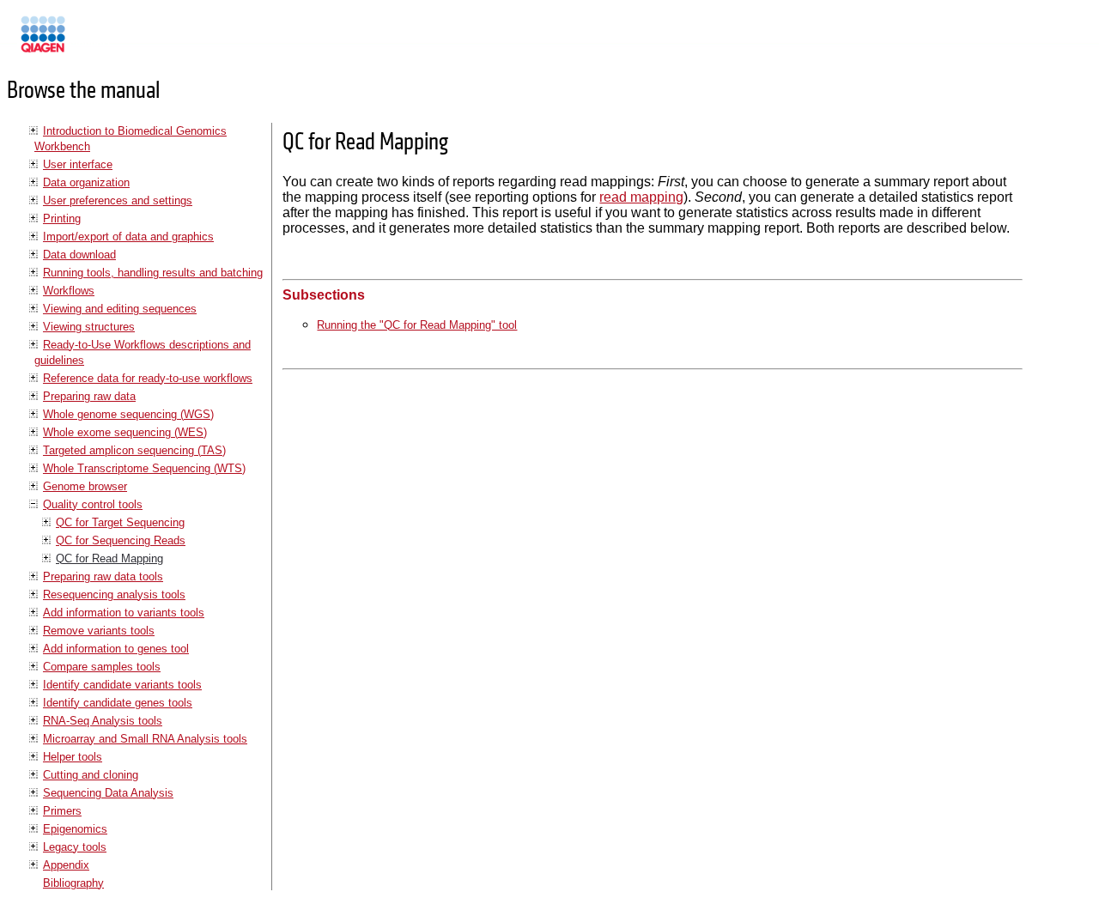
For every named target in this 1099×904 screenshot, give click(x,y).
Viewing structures (89, 326)
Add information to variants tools (123, 612)
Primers (62, 810)
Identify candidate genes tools (117, 702)
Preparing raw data (89, 396)
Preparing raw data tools (103, 576)
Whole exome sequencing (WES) (125, 432)
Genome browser (85, 486)
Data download (79, 254)
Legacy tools (74, 846)
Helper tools (72, 756)
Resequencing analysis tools (114, 594)
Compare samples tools (102, 666)
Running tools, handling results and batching (153, 272)
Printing (62, 218)
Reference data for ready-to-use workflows (147, 378)
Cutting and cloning (90, 774)
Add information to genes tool (116, 648)
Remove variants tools (99, 630)
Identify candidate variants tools (122, 684)
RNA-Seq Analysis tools (102, 720)
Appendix (66, 864)
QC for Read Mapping (109, 558)
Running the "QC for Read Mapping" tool (417, 325)
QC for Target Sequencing (120, 522)
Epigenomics (75, 828)
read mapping (641, 197)
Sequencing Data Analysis (108, 792)
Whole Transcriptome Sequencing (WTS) (144, 468)
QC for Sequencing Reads (120, 540)
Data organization (86, 182)
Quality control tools (93, 504)
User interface (77, 164)
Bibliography (73, 883)
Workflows (68, 290)
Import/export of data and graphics (128, 236)
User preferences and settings (117, 200)
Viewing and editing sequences (120, 308)
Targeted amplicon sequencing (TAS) (134, 450)
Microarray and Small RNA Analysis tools (145, 738)
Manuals (89, 42)
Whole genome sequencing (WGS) (128, 414)
